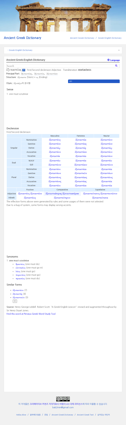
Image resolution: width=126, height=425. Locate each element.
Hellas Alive (21, 415)
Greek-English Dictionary (109, 38)
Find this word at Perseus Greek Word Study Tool (31, 314)
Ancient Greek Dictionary (22, 37)
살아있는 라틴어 (103, 415)
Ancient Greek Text (85, 415)
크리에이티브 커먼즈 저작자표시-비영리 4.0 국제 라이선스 (56, 404)
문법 (46, 415)
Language (115, 60)
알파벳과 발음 (35, 415)
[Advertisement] (94, 104)
